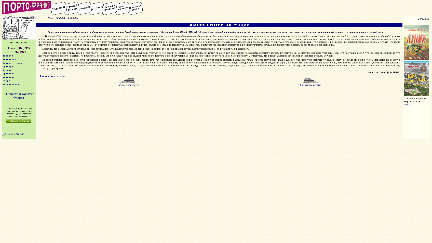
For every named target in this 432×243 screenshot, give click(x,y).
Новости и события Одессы (20, 95)
